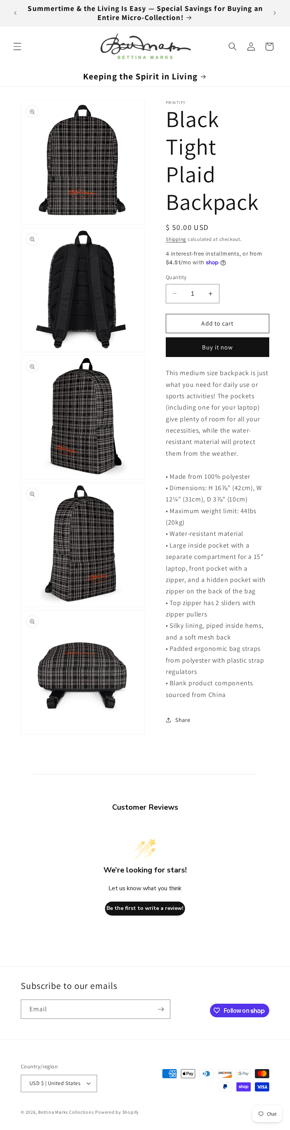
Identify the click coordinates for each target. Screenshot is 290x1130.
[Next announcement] (274, 13)
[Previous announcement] (15, 13)
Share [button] (182, 719)
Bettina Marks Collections (66, 1112)
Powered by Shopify (117, 1112)
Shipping (176, 239)
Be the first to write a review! (145, 908)
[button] (17, 46)
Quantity (176, 277)
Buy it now (217, 347)
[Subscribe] (161, 1009)
